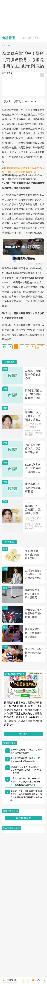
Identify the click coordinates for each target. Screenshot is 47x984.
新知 (8, 46)
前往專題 (23, 734)
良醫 (3, 46)
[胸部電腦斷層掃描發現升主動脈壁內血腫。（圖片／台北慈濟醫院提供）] (23, 170)
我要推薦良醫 (23, 818)
